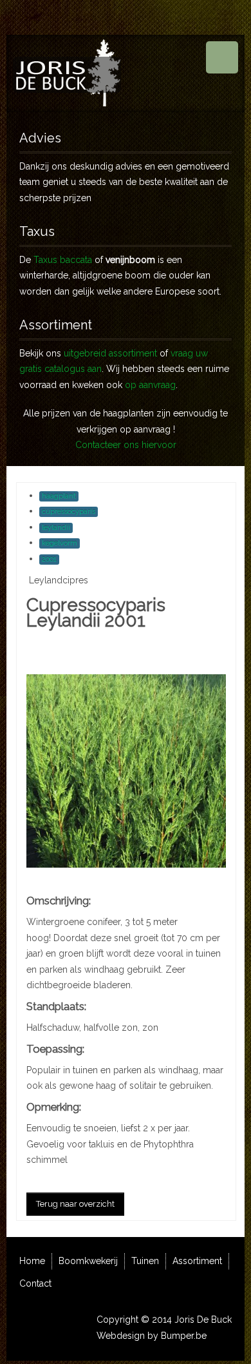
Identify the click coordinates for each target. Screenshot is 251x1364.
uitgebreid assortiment (110, 353)
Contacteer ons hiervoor (125, 445)
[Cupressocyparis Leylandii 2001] (126, 770)
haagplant (59, 496)
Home (32, 1261)
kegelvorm (59, 543)
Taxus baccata (62, 260)
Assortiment (197, 1261)
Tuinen (145, 1261)
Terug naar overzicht (75, 1204)
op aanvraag (150, 385)
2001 (49, 559)
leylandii (56, 527)
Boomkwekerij (88, 1261)
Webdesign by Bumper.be (152, 1335)
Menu (222, 57)
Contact (35, 1283)
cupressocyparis (68, 511)
